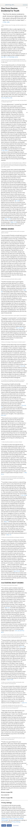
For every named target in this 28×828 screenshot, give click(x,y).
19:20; (10, 57)
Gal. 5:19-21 (17, 571)
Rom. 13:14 (10, 679)
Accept (3, 825)
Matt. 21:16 (14, 222)
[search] (26, 2)
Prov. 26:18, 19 (20, 328)
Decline (9, 825)
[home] (2, 1)
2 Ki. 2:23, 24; (18, 630)
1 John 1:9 (24, 702)
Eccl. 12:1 (22, 647)
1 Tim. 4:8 (22, 366)
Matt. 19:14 (8, 219)
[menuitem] (2, 1)
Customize (15, 825)
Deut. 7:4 (9, 534)
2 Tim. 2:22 (6, 22)
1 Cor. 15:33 (23, 495)
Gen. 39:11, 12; (4, 57)
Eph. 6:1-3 (7, 607)
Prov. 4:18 (9, 98)
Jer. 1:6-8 (17, 201)
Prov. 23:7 (3, 415)
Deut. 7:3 (6, 521)
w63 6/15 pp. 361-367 (10, 5)
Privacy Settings (16, 822)
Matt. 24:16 (15, 57)
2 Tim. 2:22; (4, 98)
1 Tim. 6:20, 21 (5, 150)
